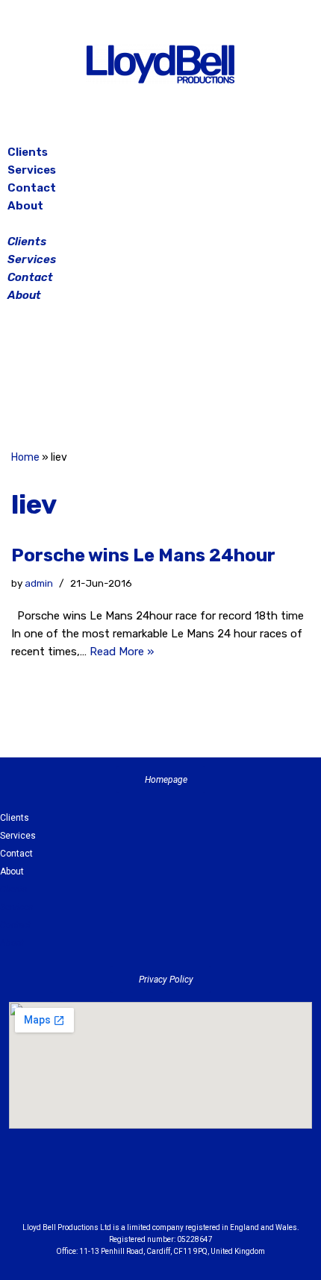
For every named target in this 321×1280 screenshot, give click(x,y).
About (25, 205)
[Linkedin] (201, 1188)
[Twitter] (197, 378)
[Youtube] (242, 1188)
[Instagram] (160, 378)
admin (39, 583)
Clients (27, 152)
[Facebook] (123, 378)
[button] (160, 224)
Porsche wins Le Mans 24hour (143, 555)
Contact (31, 188)
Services (31, 170)
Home (25, 457)
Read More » (122, 651)
